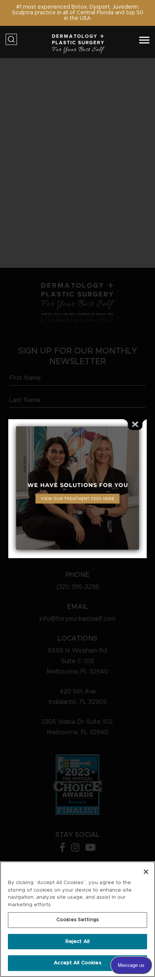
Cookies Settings (77, 919)
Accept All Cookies (77, 963)
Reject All (77, 941)
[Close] (146, 871)
